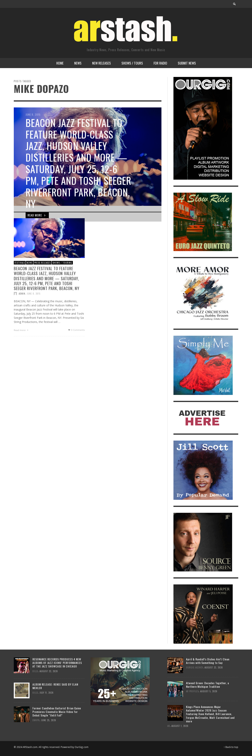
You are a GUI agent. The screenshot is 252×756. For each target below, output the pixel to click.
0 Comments (78, 329)
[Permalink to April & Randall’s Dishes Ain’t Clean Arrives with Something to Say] (175, 665)
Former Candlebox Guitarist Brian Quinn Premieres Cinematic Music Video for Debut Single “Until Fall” (56, 711)
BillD (35, 671)
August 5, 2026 (208, 691)
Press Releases (42, 262)
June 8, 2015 (33, 293)
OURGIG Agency (194, 667)
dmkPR (36, 720)
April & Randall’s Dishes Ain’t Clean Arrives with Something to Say (207, 661)
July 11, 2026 (47, 692)
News (29, 262)
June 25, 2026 (48, 720)
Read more (20, 330)
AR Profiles (192, 691)
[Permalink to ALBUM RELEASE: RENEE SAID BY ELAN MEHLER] (22, 690)
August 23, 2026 (49, 671)
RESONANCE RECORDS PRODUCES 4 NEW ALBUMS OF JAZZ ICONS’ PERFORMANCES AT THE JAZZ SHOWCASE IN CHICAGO (57, 662)
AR (168, 725)
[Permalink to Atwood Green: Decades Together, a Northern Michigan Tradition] (175, 688)
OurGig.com (81, 747)
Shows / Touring (62, 262)
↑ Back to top (231, 747)
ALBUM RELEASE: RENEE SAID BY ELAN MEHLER (55, 686)
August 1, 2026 (179, 725)
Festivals (20, 262)
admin (22, 293)
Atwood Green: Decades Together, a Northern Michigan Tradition (207, 685)
